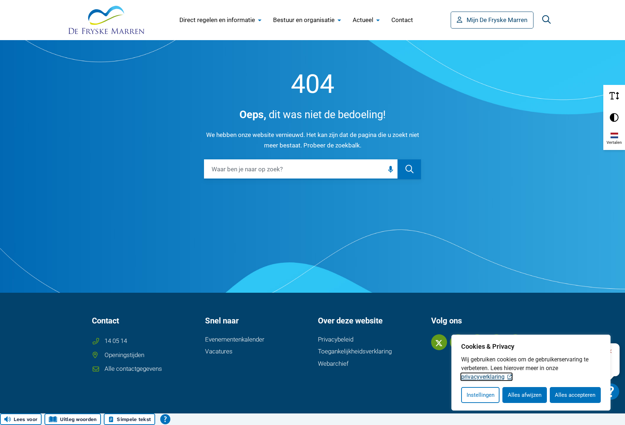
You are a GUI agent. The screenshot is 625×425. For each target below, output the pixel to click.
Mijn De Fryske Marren (497, 19)
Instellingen (480, 395)
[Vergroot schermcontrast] (614, 117)
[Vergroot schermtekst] (614, 96)
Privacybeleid (335, 339)
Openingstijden (124, 355)
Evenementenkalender (234, 339)
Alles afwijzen (524, 395)
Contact (402, 19)
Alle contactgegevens (133, 368)
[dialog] (531, 373)
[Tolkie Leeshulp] (611, 391)
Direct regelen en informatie (217, 19)
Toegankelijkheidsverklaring (355, 351)
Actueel (363, 19)
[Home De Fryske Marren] (106, 20)
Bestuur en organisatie (304, 19)
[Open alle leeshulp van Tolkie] (165, 419)
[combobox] (312, 169)
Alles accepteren (575, 395)
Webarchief (333, 363)
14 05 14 (116, 340)
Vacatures (219, 351)
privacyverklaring (483, 376)
